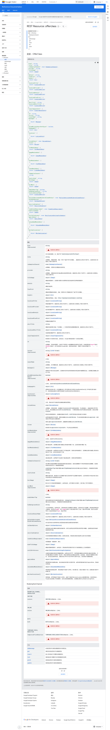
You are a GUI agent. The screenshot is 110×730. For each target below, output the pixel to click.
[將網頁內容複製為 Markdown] (63, 26)
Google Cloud (81, 708)
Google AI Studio (82, 703)
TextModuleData (40, 164)
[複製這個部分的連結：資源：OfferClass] (43, 54)
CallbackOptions (39, 201)
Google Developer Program (30, 695)
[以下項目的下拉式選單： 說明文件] (28, 2)
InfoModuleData (39, 149)
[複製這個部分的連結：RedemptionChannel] (43, 584)
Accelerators (27, 703)
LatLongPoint (40, 136)
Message (38, 122)
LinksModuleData (39, 170)
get (28, 651)
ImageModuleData (41, 155)
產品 (32, 22)
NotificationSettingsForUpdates (55, 215)
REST (3, 10)
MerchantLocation (41, 233)
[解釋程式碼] (95, 62)
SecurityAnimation (40, 206)
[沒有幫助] (98, 22)
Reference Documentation (12, 7)
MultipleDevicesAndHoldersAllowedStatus (72, 197)
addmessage (30, 648)
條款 (25, 726)
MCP (8, 10)
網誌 (32, 2)
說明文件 (24, 2)
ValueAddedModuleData (42, 225)
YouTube (53, 708)
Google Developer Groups (30, 698)
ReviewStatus (46, 141)
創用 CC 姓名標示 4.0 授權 (49, 681)
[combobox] (83, 1)
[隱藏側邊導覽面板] (19, 727)
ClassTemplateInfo (40, 110)
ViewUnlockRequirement (55, 209)
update (29, 663)
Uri (36, 80)
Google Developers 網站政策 (85, 681)
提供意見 (95, 26)
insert (29, 654)
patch (29, 660)
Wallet (13, 2)
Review (37, 144)
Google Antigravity (83, 705)
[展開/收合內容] (38, 31)
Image (36, 71)
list (28, 657)
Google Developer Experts (30, 700)
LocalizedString (39, 84)
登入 (107, 2)
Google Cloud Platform (69, 720)
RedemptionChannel (51, 67)
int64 (52, 350)
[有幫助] (95, 22)
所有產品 (89, 720)
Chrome (80, 698)
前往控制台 (99, 7)
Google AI (81, 720)
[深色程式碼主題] (98, 62)
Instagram (53, 700)
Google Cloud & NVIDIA (29, 705)
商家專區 (44, 2)
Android (15, 10)
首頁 (28, 22)
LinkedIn (53, 703)
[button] (9, 25)
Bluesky (53, 698)
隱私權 (29, 726)
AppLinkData (38, 218)
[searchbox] (11, 15)
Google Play (81, 711)
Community (52, 2)
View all (80, 713)
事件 (38, 2)
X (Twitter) (53, 705)
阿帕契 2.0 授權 (67, 681)
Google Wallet (38, 22)
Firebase (80, 700)
